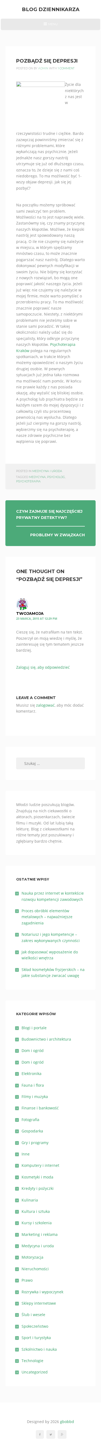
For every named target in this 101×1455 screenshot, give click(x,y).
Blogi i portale (34, 1027)
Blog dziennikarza (50, 9)
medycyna (37, 477)
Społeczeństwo (35, 1326)
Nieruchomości (35, 1268)
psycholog (56, 477)
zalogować (45, 705)
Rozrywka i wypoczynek (42, 1291)
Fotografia (30, 1119)
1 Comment (66, 68)
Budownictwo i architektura (46, 1039)
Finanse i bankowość (40, 1107)
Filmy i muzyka (35, 1096)
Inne (26, 1154)
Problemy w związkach (57, 534)
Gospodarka (32, 1131)
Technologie (32, 1360)
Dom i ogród (33, 1050)
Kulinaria (30, 1200)
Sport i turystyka (36, 1337)
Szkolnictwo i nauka (39, 1349)
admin (43, 68)
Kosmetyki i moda (37, 1177)
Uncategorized (35, 1372)
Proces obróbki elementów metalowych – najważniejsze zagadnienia (47, 916)
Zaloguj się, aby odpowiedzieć (43, 667)
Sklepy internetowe (39, 1303)
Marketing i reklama (40, 1234)
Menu (50, 26)
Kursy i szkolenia (37, 1222)
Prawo (27, 1280)
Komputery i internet (40, 1165)
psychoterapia (28, 481)
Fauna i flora (33, 1085)
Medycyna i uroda (47, 471)
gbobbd (67, 1421)
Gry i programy (35, 1142)
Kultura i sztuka (36, 1211)
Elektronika (31, 1073)
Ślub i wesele (33, 1314)
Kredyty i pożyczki (38, 1188)
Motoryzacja (32, 1257)
